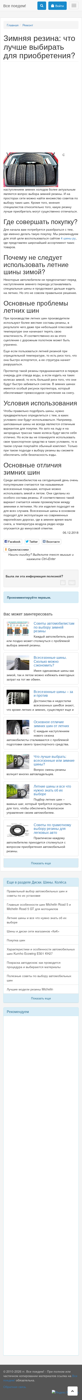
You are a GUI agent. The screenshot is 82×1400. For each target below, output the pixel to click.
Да (63, 582)
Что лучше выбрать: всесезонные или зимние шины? (54, 760)
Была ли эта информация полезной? (34, 576)
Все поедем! (14, 5)
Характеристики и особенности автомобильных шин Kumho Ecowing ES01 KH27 (41, 951)
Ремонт (28, 25)
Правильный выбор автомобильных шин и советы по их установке (37, 893)
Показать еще (41, 863)
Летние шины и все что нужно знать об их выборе (52, 790)
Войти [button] (59, 6)
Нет (72, 582)
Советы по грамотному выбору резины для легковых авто (52, 828)
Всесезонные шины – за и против (53, 693)
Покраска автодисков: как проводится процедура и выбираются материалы (34, 964)
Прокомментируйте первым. (29, 597)
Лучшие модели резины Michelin (30, 989)
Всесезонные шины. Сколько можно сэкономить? (50, 661)
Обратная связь (14, 1386)
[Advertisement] (41, 107)
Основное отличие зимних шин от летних (51, 723)
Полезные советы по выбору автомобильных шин (39, 978)
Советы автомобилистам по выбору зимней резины (54, 627)
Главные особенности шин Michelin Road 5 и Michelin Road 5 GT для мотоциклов (39, 906)
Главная (13, 25)
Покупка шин (16, 940)
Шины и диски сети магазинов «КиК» (33, 931)
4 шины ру (68, 238)
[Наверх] (73, 1391)
